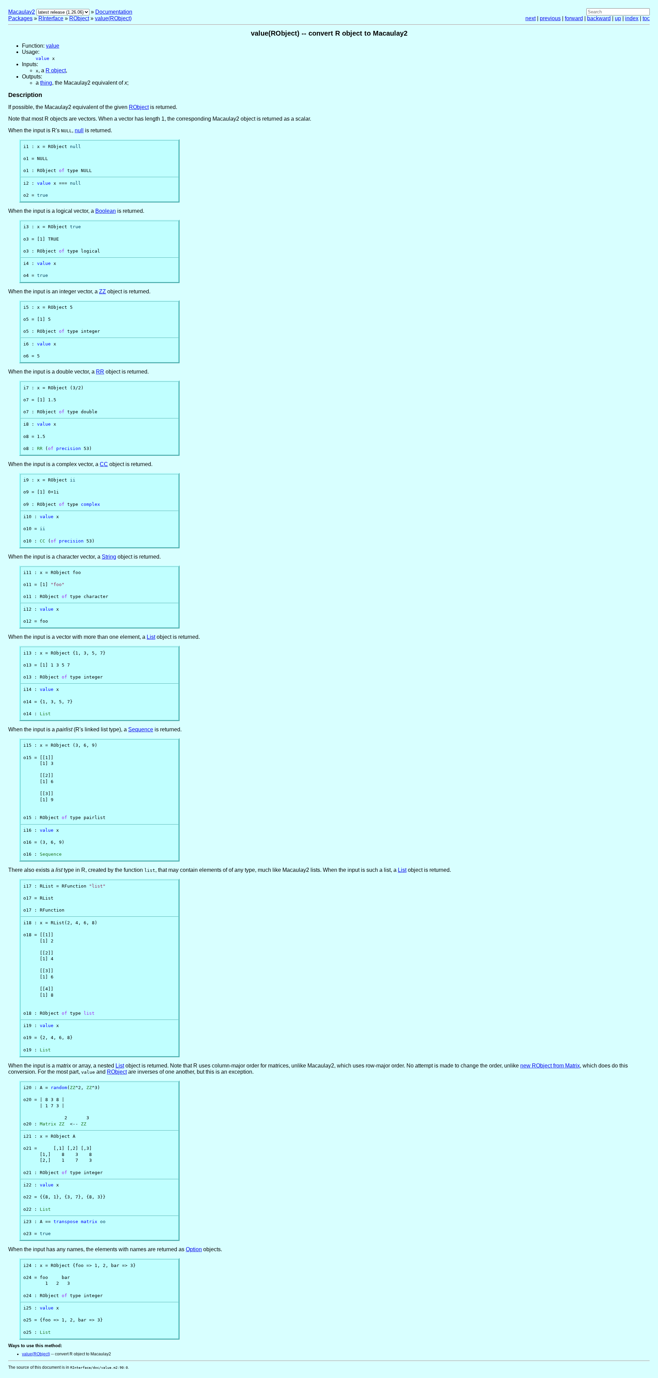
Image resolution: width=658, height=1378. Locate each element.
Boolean (105, 211)
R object (56, 70)
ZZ (102, 291)
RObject (79, 18)
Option (194, 1249)
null (79, 130)
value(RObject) (113, 18)
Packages (20, 18)
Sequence (140, 729)
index (631, 18)
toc (646, 18)
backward (599, 18)
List (151, 637)
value (52, 46)
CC (104, 464)
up (618, 18)
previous (550, 18)
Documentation (113, 12)
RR (100, 372)
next (530, 18)
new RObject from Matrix (550, 1066)
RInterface (50, 18)
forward (574, 18)
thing (46, 83)
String (109, 557)
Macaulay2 (21, 12)
